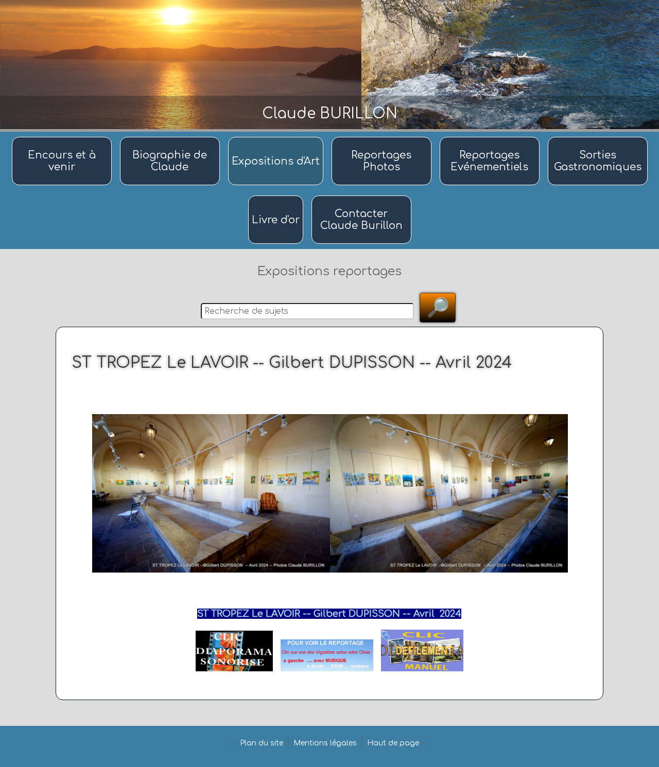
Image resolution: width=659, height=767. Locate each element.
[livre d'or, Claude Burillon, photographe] (277, 196)
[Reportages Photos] (383, 138)
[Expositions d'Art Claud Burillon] (277, 138)
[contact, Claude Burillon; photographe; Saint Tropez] (361, 196)
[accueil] (63, 138)
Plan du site (261, 743)
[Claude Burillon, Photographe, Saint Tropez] (171, 138)
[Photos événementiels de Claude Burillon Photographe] (491, 138)
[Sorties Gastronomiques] (597, 138)
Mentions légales (325, 743)
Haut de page (393, 743)
